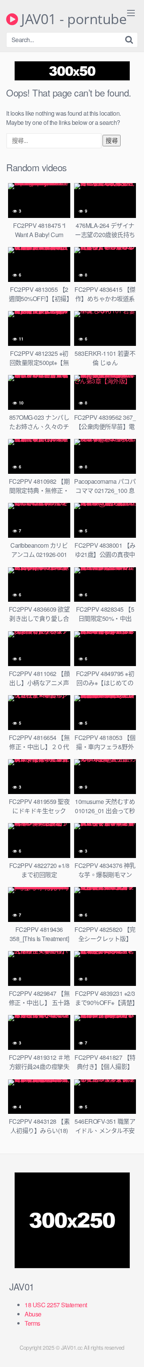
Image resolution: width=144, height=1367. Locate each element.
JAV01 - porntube (72, 19)
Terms (32, 1323)
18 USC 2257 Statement (56, 1304)
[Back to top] (130, 1350)
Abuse (33, 1314)
